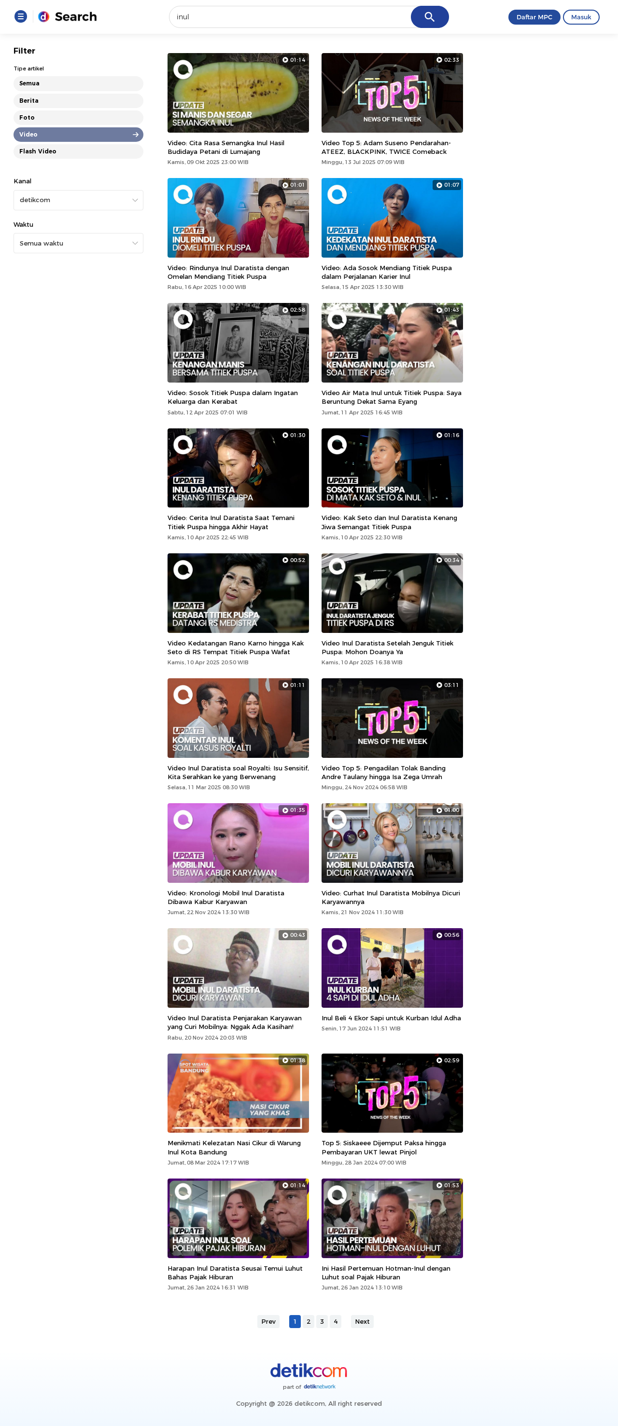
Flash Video (37, 151)
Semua (29, 83)
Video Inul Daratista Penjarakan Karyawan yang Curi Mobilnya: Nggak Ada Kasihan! (235, 1022)
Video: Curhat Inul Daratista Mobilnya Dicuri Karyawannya (391, 897)
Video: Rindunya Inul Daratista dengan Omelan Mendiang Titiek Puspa (228, 272)
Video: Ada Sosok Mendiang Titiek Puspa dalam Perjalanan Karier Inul (387, 272)
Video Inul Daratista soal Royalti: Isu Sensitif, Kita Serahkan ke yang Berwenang (238, 772)
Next (362, 1321)
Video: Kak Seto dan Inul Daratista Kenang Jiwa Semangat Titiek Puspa (389, 522)
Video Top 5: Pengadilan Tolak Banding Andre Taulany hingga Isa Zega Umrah (384, 772)
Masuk (581, 17)
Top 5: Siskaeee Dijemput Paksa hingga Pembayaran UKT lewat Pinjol (384, 1147)
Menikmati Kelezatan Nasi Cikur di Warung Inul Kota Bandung (234, 1147)
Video (28, 134)
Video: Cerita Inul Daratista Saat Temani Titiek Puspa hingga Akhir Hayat (231, 522)
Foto (27, 117)
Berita (29, 100)
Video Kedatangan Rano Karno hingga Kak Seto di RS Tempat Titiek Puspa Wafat (236, 647)
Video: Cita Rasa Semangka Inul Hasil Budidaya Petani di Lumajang (226, 147)
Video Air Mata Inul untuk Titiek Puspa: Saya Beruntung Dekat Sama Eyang (392, 397)
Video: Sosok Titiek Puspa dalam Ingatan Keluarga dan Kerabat (233, 397)
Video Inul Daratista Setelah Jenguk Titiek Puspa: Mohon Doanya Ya (387, 647)
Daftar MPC (534, 17)
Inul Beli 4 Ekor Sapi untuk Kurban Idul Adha (391, 1018)
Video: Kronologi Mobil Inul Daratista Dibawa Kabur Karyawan (226, 897)
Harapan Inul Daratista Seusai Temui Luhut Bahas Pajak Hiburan (235, 1272)
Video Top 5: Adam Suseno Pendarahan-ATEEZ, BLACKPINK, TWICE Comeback (386, 147)
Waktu (23, 224)
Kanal (22, 181)
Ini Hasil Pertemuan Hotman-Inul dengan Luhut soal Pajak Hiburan (386, 1272)
